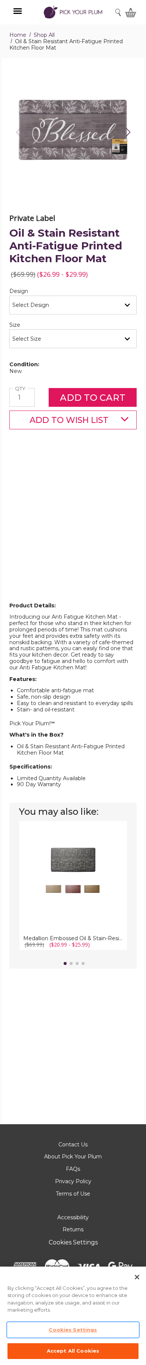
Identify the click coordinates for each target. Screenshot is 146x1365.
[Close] (137, 1277)
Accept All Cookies (73, 1351)
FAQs (73, 1169)
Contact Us (73, 1144)
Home (17, 35)
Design (31, 291)
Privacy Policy (73, 1181)
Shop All (44, 35)
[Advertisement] (73, 527)
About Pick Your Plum (73, 1156)
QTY (21, 388)
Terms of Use (73, 1193)
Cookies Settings (73, 1242)
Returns (73, 1229)
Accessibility (73, 1217)
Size (27, 325)
